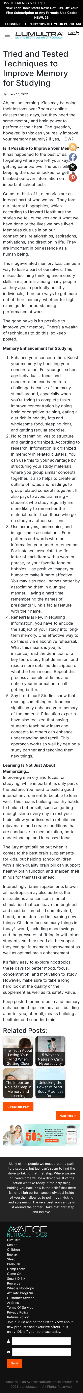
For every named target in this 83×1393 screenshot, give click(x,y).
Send (14, 1363)
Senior (12, 1245)
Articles (13, 1303)
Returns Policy (18, 1317)
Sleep (11, 1259)
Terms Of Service (20, 1307)
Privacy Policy (18, 1312)
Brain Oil (13, 1264)
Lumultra (13, 1240)
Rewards (13, 1283)
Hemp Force (16, 1269)
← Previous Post (18, 1106)
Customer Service (20, 1298)
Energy (12, 1254)
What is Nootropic (21, 1288)
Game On (14, 1274)
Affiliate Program (20, 1293)
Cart (72, 33)
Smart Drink (16, 1278)
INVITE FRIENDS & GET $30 (25, 3)
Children (13, 1250)
